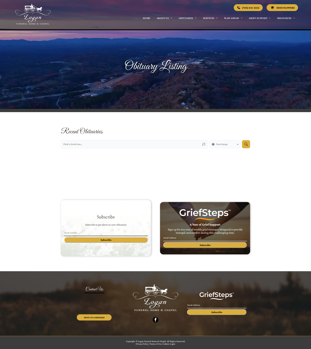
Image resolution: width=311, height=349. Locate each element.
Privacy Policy (142, 344)
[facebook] (155, 320)
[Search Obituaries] (246, 144)
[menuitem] (147, 18)
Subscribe (106, 239)
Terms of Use (156, 344)
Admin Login (169, 344)
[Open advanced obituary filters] (204, 144)
